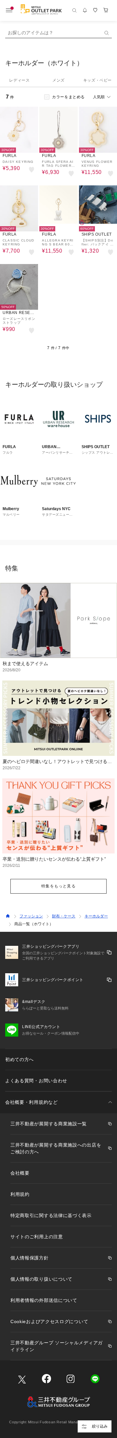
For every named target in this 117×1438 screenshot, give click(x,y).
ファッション (31, 916)
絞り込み (100, 1426)
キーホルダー (96, 916)
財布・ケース (63, 916)
